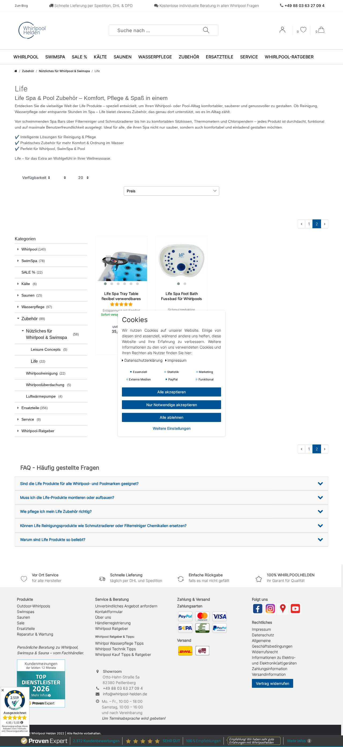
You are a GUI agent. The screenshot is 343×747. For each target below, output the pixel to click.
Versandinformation (269, 674)
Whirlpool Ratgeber (111, 628)
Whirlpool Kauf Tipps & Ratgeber (123, 654)
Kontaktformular (109, 611)
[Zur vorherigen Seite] (301, 224)
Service (249, 56)
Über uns (103, 617)
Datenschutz (263, 635)
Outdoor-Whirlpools (33, 606)
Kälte (100, 56)
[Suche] (205, 30)
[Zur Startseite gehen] (15, 71)
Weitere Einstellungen (172, 428)
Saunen (123, 56)
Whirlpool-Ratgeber (289, 56)
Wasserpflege (155, 56)
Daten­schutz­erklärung (143, 360)
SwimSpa (55, 56)
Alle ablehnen (171, 417)
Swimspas (25, 611)
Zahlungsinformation (269, 668)
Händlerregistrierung (113, 623)
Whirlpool (26, 56)
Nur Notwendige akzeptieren (171, 404)
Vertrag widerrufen (272, 683)
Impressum (261, 629)
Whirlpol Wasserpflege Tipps (119, 643)
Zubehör (189, 56)
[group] (121, 262)
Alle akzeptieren (171, 392)
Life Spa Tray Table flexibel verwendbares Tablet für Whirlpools (121, 296)
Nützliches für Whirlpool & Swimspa (64, 71)
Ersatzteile (219, 56)
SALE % (79, 56)
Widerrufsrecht (265, 651)
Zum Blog (21, 6)
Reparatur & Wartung (35, 634)
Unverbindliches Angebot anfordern (126, 606)
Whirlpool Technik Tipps (115, 649)
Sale (20, 623)
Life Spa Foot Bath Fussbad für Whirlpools (181, 296)
